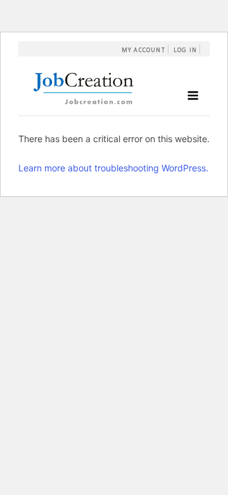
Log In (185, 50)
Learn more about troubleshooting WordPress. (113, 167)
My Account (143, 50)
